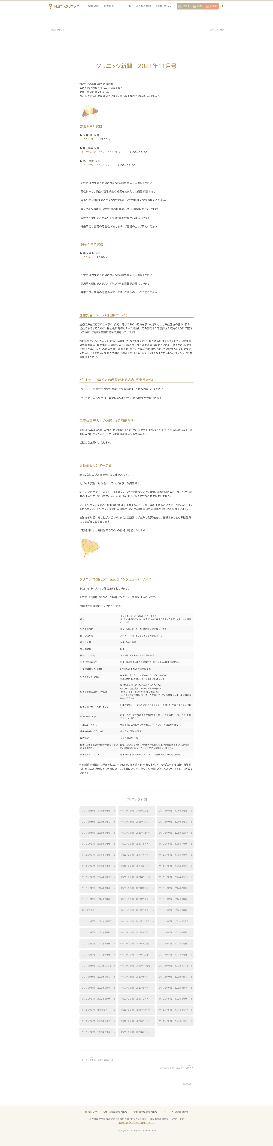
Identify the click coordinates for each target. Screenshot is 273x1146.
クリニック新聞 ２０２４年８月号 (134, 888)
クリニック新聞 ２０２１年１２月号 (135, 1010)
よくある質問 (143, 6)
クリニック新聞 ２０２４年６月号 (96, 899)
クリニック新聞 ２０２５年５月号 (134, 855)
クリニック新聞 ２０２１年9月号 (134, 1021)
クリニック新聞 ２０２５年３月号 (96, 866)
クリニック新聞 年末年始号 (95, 1010)
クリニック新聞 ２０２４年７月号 (173, 888)
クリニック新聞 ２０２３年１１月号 (135, 921)
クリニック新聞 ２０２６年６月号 (173, 811)
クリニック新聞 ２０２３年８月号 (134, 932)
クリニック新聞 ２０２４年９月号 (96, 888)
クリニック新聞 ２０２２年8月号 (134, 977)
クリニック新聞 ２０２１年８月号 (173, 1021)
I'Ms (199, 6)
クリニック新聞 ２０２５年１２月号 (135, 833)
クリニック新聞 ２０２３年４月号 (173, 943)
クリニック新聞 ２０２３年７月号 (173, 932)
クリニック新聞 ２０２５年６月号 (96, 855)
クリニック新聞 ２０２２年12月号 (97, 966)
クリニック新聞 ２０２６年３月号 (173, 822)
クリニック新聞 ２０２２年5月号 (134, 988)
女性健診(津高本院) (145, 1112)
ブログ (186, 6)
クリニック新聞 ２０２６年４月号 (134, 822)
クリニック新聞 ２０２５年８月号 (134, 844)
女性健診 (109, 6)
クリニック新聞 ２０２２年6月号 (96, 988)
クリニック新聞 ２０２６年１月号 (96, 833)
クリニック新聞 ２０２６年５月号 (96, 822)
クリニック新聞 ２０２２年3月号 (96, 999)
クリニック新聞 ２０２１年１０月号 (96, 1021)
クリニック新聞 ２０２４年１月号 (173, 910)
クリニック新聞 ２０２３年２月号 (134, 954)
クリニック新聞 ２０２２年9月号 (96, 977)
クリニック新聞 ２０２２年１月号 (173, 999)
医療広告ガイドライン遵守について (136, 1122)
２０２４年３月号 (88, 910)
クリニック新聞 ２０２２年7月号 (173, 977)
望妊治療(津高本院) (115, 1112)
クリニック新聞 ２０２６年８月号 (96, 811)
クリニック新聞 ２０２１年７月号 (96, 1032)
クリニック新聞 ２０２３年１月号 (173, 954)
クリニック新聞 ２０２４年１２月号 (96, 877)
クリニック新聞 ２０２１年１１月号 (173, 1010)
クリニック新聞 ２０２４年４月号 (173, 899)
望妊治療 (93, 6)
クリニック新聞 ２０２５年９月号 (96, 844)
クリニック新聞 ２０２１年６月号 (134, 1032)
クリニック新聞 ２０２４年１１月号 (135, 877)
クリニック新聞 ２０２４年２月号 (134, 910)
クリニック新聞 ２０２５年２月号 (134, 866)
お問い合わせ (164, 6)
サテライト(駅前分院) (175, 1112)
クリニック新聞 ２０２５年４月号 (173, 855)
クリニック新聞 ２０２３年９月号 (96, 932)
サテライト (125, 6)
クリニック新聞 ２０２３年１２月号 (96, 921)
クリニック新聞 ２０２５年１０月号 (173, 833)
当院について (58, 30)
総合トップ (91, 1112)
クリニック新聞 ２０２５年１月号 (173, 866)
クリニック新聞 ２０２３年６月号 (96, 943)
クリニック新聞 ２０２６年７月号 (134, 811)
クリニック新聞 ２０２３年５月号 (134, 943)
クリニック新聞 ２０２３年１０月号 (173, 921)
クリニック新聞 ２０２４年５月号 (134, 899)
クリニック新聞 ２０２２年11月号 (135, 966)
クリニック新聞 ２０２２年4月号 (173, 988)
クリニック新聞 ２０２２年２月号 (134, 999)
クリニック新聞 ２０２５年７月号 (173, 844)
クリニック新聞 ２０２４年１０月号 (173, 877)
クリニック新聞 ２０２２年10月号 (174, 966)
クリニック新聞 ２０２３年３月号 (96, 954)
